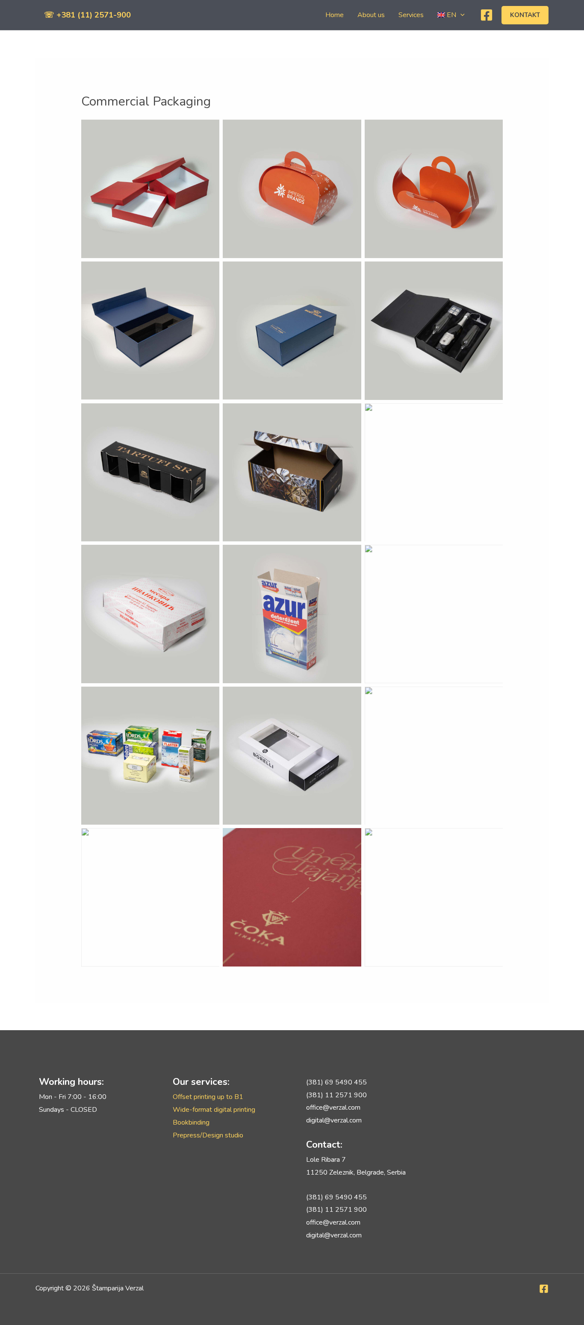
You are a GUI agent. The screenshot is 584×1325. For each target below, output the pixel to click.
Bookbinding (191, 1122)
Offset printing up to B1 (208, 1097)
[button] (460, 15)
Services (411, 15)
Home (334, 15)
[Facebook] (486, 15)
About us (371, 15)
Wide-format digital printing (214, 1109)
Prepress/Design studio (208, 1135)
